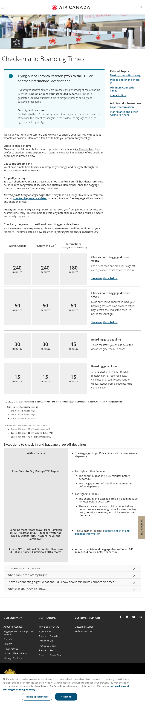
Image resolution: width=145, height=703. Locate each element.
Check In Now (118, 95)
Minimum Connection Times (123, 89)
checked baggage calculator (30, 198)
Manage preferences (37, 696)
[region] (72, 688)
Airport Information (122, 107)
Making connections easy (125, 75)
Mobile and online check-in (125, 81)
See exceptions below (104, 278)
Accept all (66, 696)
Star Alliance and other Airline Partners (124, 113)
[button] (2, 7)
